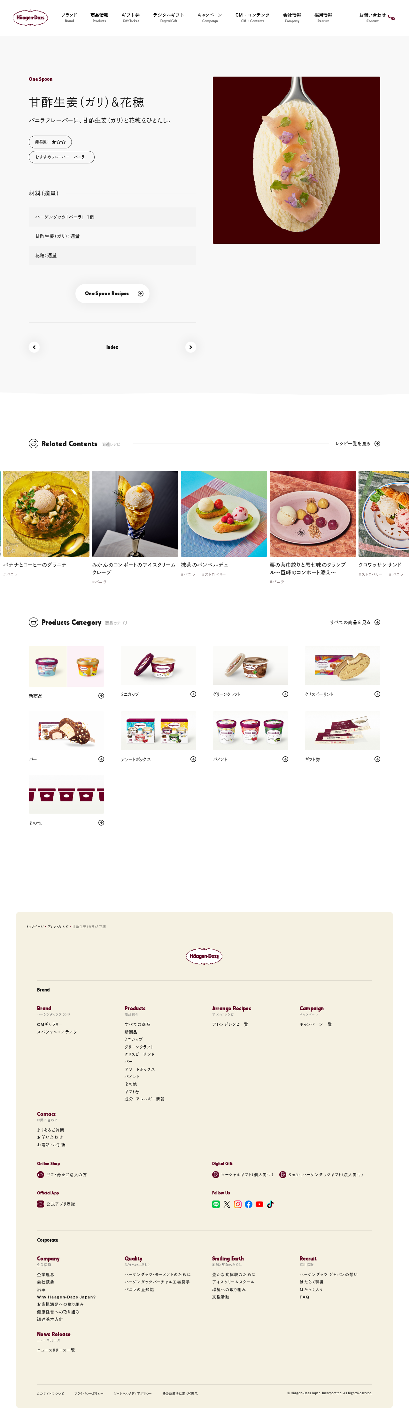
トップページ (35, 926)
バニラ (79, 157)
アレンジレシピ (58, 926)
